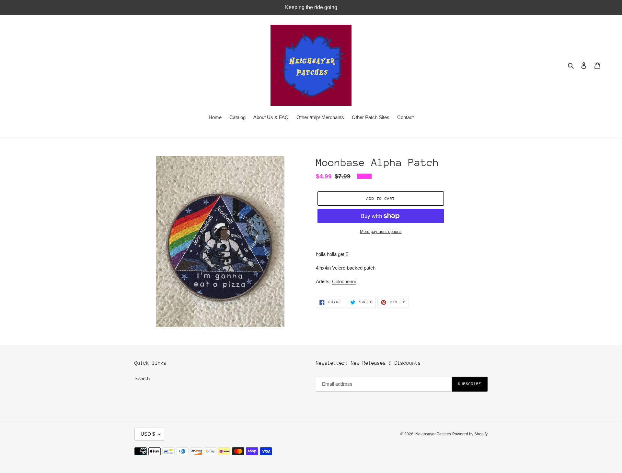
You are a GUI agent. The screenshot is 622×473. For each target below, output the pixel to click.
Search (142, 378)
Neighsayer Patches (433, 434)
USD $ (148, 434)
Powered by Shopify (470, 434)
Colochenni (344, 281)
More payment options (381, 231)
